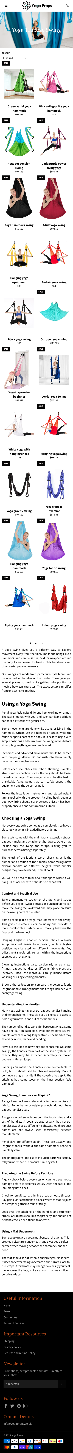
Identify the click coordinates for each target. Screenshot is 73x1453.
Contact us (10, 1317)
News (7, 1305)
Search (8, 1311)
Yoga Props (17, 1435)
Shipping (9, 1341)
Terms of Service (14, 1323)
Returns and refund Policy (19, 1353)
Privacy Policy (12, 1347)
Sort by (6, 53)
